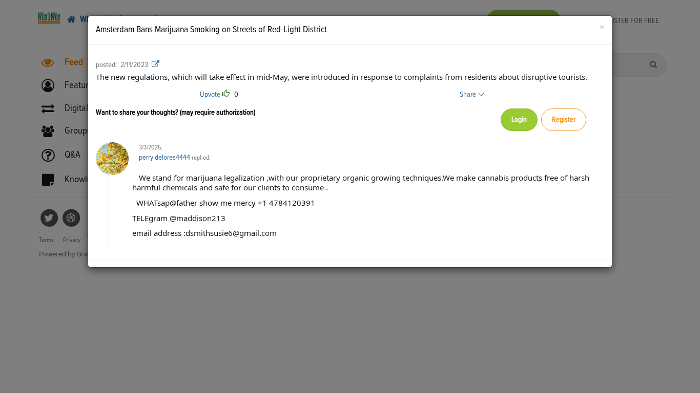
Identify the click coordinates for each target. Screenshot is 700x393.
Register (563, 119)
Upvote (210, 94)
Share (469, 94)
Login (519, 119)
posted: (106, 65)
